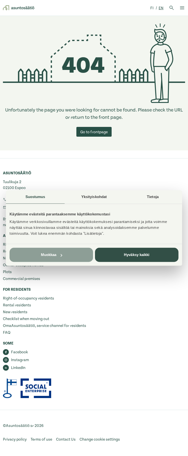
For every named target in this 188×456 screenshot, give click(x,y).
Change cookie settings (100, 439)
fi (152, 8)
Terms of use (41, 439)
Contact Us (66, 439)
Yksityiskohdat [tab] (94, 197)
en (161, 8)
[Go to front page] (18, 8)
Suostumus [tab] (35, 197)
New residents (15, 312)
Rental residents (17, 305)
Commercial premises (21, 279)
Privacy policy (15, 439)
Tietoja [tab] (153, 197)
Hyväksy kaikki (136, 255)
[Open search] (171, 7)
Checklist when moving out (26, 319)
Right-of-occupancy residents (28, 298)
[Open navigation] (182, 8)
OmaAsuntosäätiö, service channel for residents (44, 325)
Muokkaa (49, 255)
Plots (7, 272)
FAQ (7, 332)
